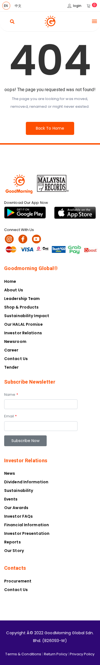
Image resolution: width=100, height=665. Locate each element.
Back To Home (50, 128)
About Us (13, 290)
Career (11, 350)
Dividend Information (26, 482)
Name (11, 394)
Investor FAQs (18, 516)
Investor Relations (23, 333)
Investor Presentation (26, 533)
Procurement (17, 581)
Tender (11, 367)
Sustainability (18, 490)
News (9, 473)
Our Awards (16, 507)
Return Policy (55, 654)
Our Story (14, 550)
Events (11, 499)
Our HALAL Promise (23, 324)
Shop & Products (21, 307)
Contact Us (16, 358)
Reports (12, 542)
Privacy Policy (82, 654)
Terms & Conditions (23, 654)
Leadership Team (22, 298)
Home (10, 281)
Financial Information (26, 525)
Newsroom (15, 341)
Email (10, 416)
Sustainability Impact (26, 316)
